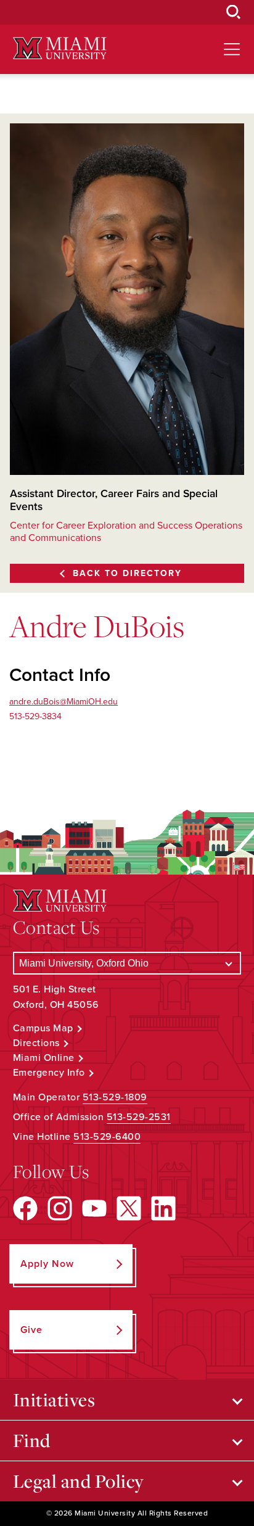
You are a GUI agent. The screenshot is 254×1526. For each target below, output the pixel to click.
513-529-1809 (115, 1097)
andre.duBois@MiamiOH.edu (63, 701)
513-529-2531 (139, 1117)
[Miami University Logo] (60, 48)
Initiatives (54, 1399)
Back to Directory (127, 573)
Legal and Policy (78, 1481)
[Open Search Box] (233, 12)
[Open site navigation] (232, 49)
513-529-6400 (107, 1137)
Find (32, 1440)
